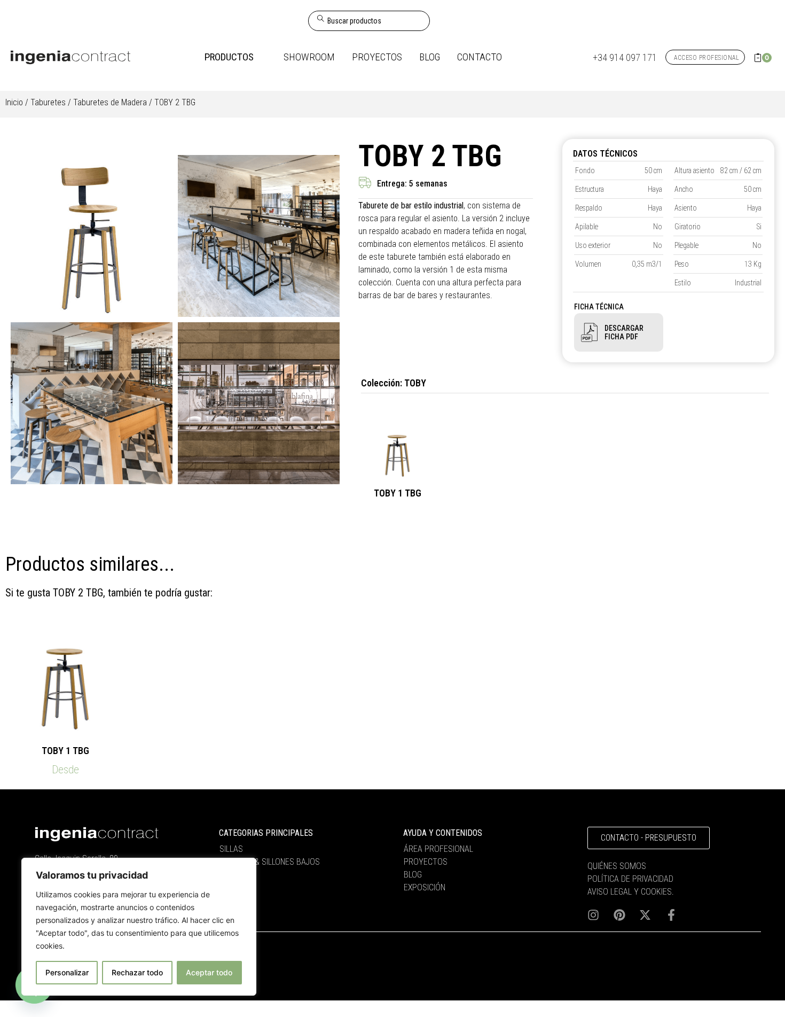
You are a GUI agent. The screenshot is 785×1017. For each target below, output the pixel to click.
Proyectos (426, 862)
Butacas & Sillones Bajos (269, 862)
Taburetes (48, 102)
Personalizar (67, 972)
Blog (413, 875)
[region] (138, 927)
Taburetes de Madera (110, 102)
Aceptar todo (209, 972)
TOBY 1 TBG (397, 493)
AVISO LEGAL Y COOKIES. (630, 892)
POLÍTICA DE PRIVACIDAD (630, 879)
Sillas (231, 849)
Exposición (424, 887)
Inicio (14, 102)
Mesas (232, 887)
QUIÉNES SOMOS (616, 866)
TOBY (415, 383)
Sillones (235, 875)
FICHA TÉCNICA (599, 306)
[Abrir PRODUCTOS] (261, 57)
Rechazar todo (137, 972)
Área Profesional (438, 849)
